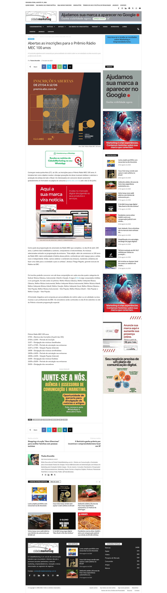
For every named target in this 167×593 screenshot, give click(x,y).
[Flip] (75, 66)
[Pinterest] (54, 66)
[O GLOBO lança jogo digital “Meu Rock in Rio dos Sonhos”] (64, 520)
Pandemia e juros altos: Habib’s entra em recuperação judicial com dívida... (127, 218)
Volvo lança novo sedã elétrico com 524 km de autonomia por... (126, 195)
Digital (107, 551)
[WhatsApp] (136, 8)
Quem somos (30, 5)
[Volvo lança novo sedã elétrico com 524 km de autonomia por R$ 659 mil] (39, 520)
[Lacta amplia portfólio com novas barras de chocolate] (39, 493)
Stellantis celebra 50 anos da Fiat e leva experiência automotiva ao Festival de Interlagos (88, 507)
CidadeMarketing (36, 26)
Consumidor (109, 561)
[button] (138, 29)
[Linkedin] (125, 8)
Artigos (61, 26)
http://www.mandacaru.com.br (49, 459)
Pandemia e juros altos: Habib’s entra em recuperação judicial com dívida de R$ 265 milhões (89, 533)
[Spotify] (129, 8)
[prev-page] (97, 482)
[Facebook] (118, 8)
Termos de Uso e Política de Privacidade (97, 5)
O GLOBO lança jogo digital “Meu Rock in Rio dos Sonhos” (63, 532)
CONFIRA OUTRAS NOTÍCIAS (38, 482)
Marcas (107, 568)
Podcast (95, 26)
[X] (132, 8)
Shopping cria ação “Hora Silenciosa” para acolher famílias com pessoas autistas (43, 443)
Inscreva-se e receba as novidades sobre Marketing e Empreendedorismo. (122, 39)
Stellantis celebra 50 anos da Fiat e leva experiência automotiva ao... (128, 184)
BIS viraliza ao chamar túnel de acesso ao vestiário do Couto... (128, 263)
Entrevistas (115, 26)
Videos (105, 26)
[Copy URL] (80, 66)
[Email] (70, 66)
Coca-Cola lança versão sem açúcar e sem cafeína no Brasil (63, 505)
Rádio (65, 419)
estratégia (46, 419)
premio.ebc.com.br (73, 181)
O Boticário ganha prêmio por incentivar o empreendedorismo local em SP (84, 443)
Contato (123, 5)
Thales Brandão (35, 60)
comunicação (37, 419)
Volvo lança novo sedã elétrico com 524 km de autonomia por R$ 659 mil (38, 533)
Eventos (32, 31)
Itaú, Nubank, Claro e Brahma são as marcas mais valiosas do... (128, 230)
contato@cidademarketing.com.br (45, 571)
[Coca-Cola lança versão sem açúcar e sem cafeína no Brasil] (64, 493)
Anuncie (115, 5)
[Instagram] (122, 8)
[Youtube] (139, 8)
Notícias (50, 26)
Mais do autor (55, 482)
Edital (77, 278)
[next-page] (99, 482)
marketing (54, 419)
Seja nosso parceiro (64, 5)
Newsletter (77, 5)
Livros (124, 26)
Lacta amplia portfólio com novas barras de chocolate (37, 505)
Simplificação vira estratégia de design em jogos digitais (128, 240)
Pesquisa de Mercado (112, 558)
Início (29, 36)
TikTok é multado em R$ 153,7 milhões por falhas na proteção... (128, 252)
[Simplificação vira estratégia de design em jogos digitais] (111, 242)
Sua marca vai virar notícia (46, 5)
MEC (60, 419)
